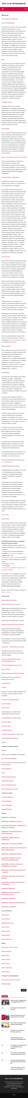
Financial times (6, 935)
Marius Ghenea (6, 963)
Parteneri (14, 1095)
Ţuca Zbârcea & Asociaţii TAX (10, 19)
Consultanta (5, 535)
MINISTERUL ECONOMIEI (9, 817)
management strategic (7, 569)
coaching (11, 563)
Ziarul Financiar (6, 919)
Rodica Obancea (6, 346)
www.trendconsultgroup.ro (15, 340)
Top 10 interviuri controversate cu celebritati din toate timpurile (18, 1047)
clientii (10, 573)
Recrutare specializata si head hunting (12, 557)
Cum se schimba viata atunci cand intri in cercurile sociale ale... (18, 1062)
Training (16, 531)
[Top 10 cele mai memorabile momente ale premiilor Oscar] (5, 1054)
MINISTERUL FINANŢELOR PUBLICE (12, 821)
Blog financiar (5, 955)
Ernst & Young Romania (8, 23)
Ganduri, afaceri (6, 959)
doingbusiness (6, 915)
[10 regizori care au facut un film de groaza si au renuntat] (5, 1032)
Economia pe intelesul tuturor (10, 947)
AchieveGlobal (5, 372)
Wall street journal (6, 939)
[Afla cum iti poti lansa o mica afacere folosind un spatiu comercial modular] (5, 1017)
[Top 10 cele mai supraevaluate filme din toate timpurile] (5, 1024)
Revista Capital (6, 931)
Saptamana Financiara (8, 923)
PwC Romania (5, 128)
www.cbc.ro (8, 592)
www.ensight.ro (5, 514)
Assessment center (14, 553)
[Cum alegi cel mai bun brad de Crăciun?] (5, 1010)
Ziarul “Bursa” (5, 927)
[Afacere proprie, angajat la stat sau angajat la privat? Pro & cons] (5, 1002)
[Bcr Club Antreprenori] (14, 3)
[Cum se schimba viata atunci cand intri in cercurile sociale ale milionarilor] (5, 1062)
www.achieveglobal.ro (7, 462)
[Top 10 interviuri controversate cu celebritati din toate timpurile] (5, 1047)
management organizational (17, 567)
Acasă (3, 12)
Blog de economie (6, 951)
